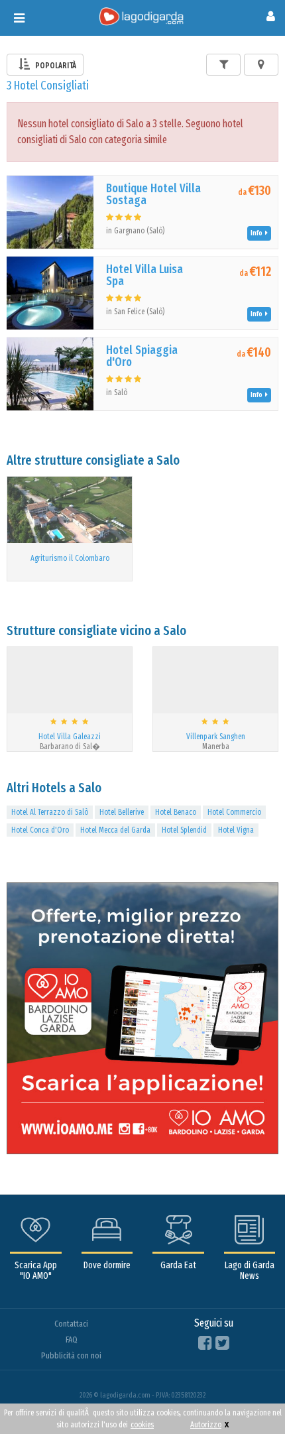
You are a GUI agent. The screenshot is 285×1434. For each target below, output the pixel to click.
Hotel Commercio (234, 812)
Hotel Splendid (184, 830)
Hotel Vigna (236, 830)
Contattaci (71, 1324)
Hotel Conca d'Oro (40, 830)
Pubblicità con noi (71, 1355)
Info (258, 233)
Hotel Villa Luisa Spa (144, 275)
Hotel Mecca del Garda (115, 830)
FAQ (72, 1339)
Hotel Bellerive (121, 812)
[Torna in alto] (248, 1397)
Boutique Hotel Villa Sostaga (153, 194)
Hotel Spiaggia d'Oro (142, 356)
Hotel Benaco (175, 812)
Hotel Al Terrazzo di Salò (49, 812)
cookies (142, 1424)
